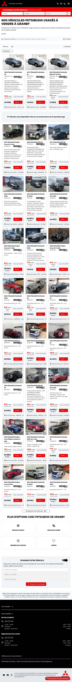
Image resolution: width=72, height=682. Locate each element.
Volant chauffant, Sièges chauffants (13, 446)
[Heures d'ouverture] (61, 4)
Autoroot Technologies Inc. (43, 661)
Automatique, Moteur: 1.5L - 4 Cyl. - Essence (58, 349)
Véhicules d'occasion (10, 39)
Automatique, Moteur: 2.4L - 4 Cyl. (35, 489)
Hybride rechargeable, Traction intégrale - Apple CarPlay (34, 445)
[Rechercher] (57, 3)
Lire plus (3, 33)
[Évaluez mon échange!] (69, 13)
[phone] (64, 3)
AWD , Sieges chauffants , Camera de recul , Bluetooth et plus (58, 148)
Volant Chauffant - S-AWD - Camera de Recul (13, 254)
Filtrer (6, 46)
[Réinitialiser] (12, 46)
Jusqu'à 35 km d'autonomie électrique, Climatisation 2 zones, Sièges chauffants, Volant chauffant (13, 203)
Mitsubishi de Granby (15, 3)
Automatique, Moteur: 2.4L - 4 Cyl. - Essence (35, 304)
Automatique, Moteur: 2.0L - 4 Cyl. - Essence (58, 445)
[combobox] (2, 13)
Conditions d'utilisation (61, 597)
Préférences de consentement (11, 656)
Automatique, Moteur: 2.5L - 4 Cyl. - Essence (58, 304)
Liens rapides (5, 606)
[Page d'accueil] (2, 39)
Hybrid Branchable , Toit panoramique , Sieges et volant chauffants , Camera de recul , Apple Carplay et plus (59, 395)
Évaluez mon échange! (37, 584)
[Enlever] (11, 51)
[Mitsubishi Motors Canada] (65, 675)
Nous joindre (6, 613)
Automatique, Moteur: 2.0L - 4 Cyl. (12, 303)
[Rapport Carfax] (18, 77)
